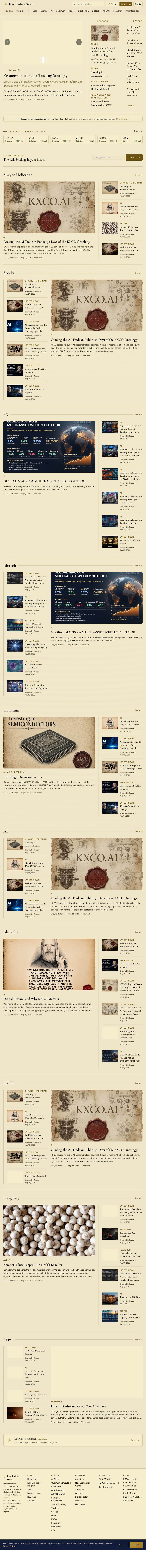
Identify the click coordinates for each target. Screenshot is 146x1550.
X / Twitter (107, 1479)
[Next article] (79, 42)
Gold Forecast (57, 1490)
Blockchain (83, 11)
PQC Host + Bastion (132, 1497)
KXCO (54, 1519)
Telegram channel (110, 1483)
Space (71, 11)
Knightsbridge (132, 11)
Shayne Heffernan (10, 104)
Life (53, 1530)
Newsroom (80, 1504)
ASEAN (106, 11)
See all (130, 106)
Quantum (60, 11)
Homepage (32, 1479)
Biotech (95, 11)
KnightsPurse (129, 1493)
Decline (122, 1545)
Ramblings (56, 1526)
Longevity (56, 1523)
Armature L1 (128, 1500)
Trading (9, 11)
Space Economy (58, 1504)
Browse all (138, 131)
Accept (136, 1545)
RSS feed (31, 1497)
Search (30, 1489)
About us (79, 1479)
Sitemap (31, 1500)
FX (28, 11)
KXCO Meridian (130, 1489)
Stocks (19, 11)
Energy (43, 11)
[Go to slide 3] (45, 60)
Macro (54, 1515)
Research (117, 11)
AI (52, 11)
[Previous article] (7, 42)
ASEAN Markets (58, 1494)
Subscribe (135, 157)
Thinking (55, 1508)
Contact (79, 1493)
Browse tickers (34, 1493)
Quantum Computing (61, 1483)
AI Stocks (55, 1479)
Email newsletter (106, 1487)
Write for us (126, 4)
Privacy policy (81, 1497)
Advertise (79, 1489)
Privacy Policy (9, 1546)
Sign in (138, 4)
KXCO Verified (129, 1485)
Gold (35, 11)
